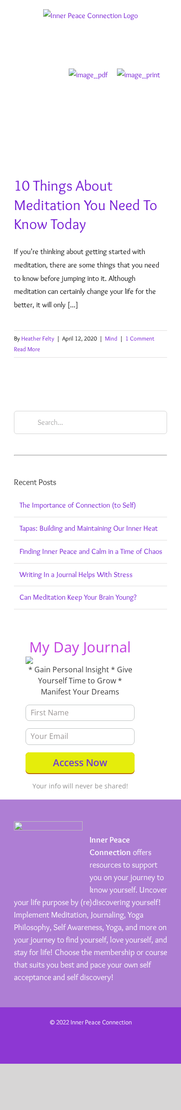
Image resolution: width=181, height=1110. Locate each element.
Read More (27, 349)
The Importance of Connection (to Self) (77, 505)
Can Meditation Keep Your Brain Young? (77, 597)
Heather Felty (37, 338)
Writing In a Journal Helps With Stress (76, 574)
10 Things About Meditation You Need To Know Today (85, 204)
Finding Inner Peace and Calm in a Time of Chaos (90, 551)
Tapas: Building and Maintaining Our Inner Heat (88, 528)
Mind (111, 338)
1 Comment (140, 338)
